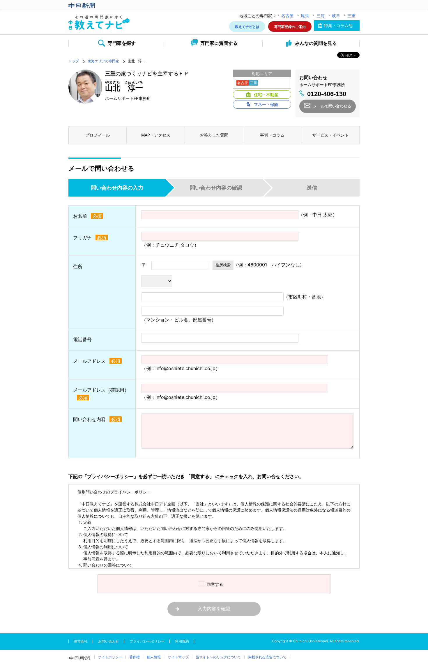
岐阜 (336, 15)
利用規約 (182, 641)
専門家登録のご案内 (290, 26)
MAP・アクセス (155, 134)
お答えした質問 (214, 134)
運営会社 (81, 641)
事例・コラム (272, 134)
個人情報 (154, 657)
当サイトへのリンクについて (218, 657)
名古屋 (287, 15)
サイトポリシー (110, 657)
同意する (215, 584)
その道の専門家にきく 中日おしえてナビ (99, 22)
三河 (320, 15)
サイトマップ (178, 657)
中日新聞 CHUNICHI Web (99, 5)
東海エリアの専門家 (103, 61)
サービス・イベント (330, 134)
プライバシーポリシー (147, 641)
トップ (73, 61)
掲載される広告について (267, 657)
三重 (351, 15)
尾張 (305, 15)
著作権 (134, 657)
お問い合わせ (108, 641)
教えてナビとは (247, 26)
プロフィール (97, 134)
